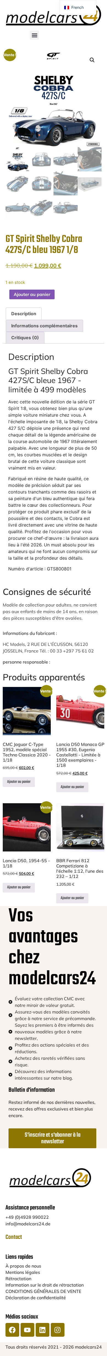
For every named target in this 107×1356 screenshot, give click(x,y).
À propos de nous (23, 1266)
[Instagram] (57, 1330)
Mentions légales (22, 1272)
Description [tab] (23, 313)
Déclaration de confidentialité (35, 1297)
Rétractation (18, 1278)
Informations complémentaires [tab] (44, 325)
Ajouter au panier (32, 294)
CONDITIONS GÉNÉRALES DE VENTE (43, 1291)
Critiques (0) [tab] (25, 337)
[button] (34, 35)
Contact (13, 1237)
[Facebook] (12, 1330)
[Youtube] (27, 1330)
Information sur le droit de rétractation (44, 1285)
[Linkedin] (42, 1330)
